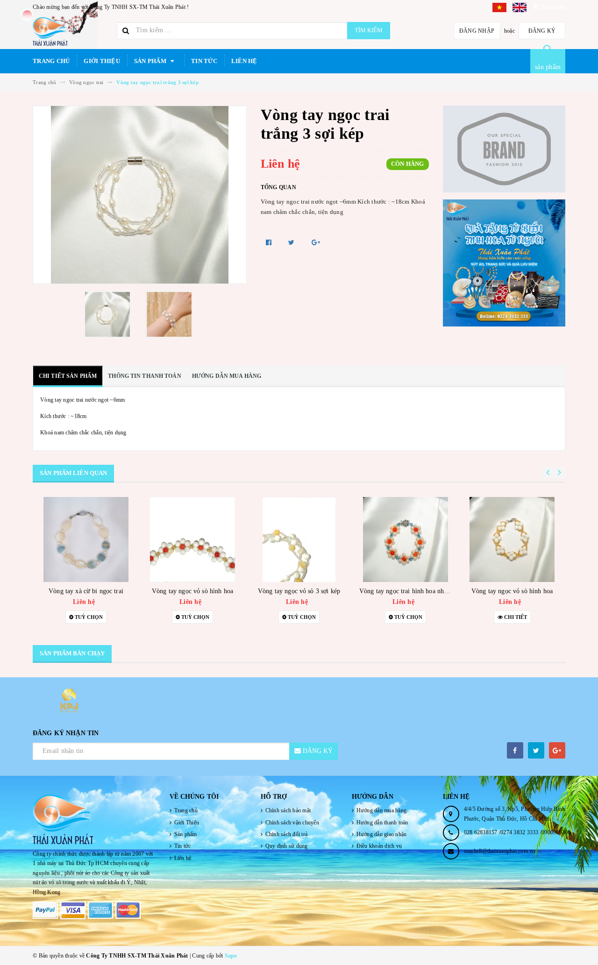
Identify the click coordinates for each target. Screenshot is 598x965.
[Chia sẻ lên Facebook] (270, 242)
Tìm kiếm (369, 30)
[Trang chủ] (71, 31)
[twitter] (536, 750)
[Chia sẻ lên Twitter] (292, 242)
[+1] (315, 242)
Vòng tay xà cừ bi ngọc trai (86, 591)
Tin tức (204, 60)
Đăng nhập (476, 31)
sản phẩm (548, 67)
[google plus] (557, 750)
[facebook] (515, 750)
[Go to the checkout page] (502, 7)
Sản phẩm (151, 60)
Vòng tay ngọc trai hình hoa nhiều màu (412, 591)
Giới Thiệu (102, 60)
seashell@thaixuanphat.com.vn (499, 851)
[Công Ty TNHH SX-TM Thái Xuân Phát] (94, 819)
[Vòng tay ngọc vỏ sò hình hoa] (192, 539)
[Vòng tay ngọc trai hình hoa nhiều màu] (405, 539)
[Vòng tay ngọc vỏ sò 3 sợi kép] (299, 539)
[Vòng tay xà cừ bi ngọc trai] (86, 539)
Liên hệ (244, 60)
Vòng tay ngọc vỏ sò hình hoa (192, 591)
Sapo (231, 955)
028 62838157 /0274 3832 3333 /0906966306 (517, 832)
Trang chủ (51, 60)
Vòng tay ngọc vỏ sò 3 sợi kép (299, 591)
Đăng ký (542, 31)
